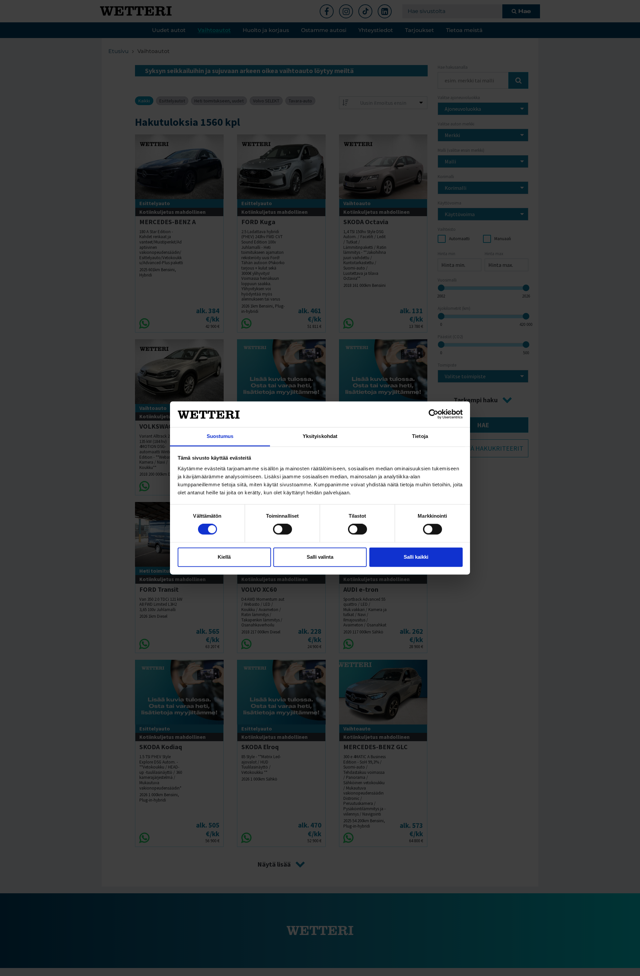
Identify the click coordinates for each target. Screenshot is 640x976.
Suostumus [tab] (220, 436)
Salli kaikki (416, 557)
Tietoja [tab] (420, 436)
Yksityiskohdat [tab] (320, 436)
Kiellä (224, 557)
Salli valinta (320, 557)
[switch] (282, 529)
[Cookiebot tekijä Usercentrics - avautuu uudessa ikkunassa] (433, 414)
